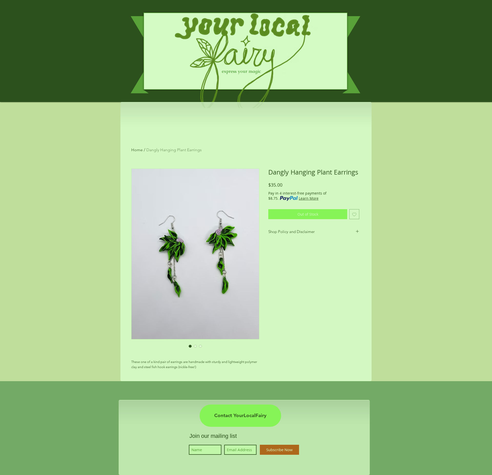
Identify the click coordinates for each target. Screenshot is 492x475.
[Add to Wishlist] (354, 214)
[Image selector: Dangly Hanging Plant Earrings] (190, 346)
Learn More (309, 198)
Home (137, 149)
